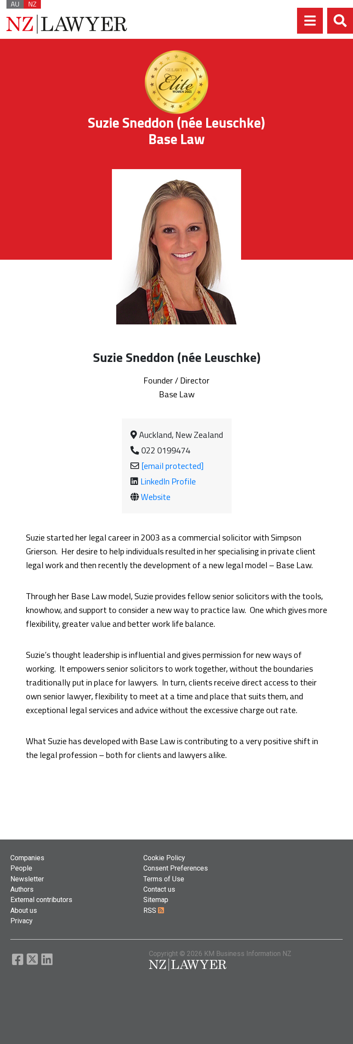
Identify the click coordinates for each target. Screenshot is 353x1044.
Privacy (21, 921)
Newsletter (27, 879)
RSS (150, 910)
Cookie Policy (164, 858)
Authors (22, 889)
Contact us (159, 889)
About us (23, 910)
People (21, 868)
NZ (32, 4)
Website (155, 496)
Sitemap (155, 900)
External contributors (41, 900)
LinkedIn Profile (168, 481)
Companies (27, 858)
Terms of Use (163, 879)
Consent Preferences (175, 868)
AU (15, 4)
